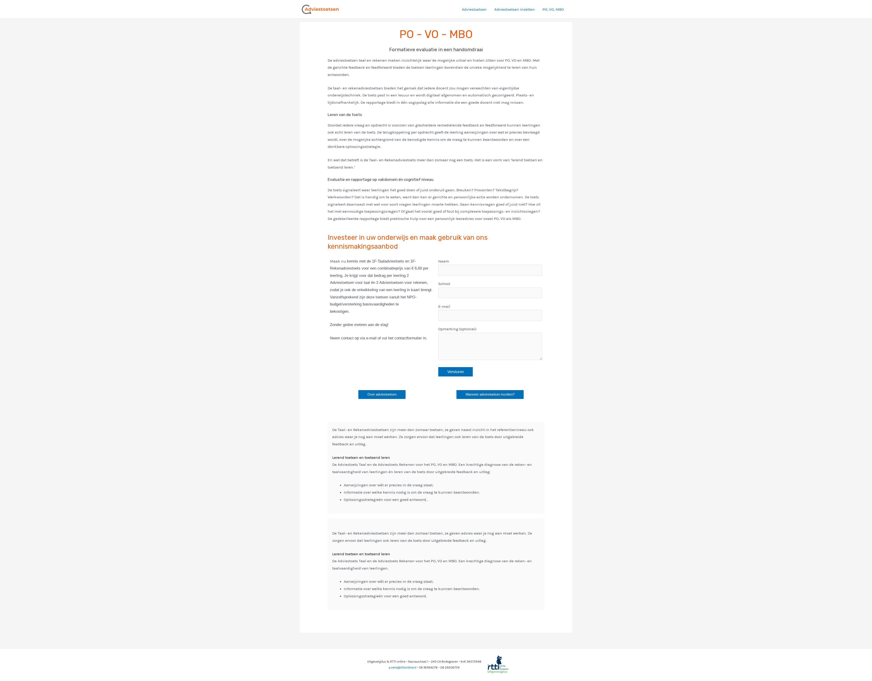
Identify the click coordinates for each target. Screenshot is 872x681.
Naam (443, 261)
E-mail (444, 306)
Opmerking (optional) (457, 329)
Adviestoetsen (474, 9)
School (444, 283)
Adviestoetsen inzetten (514, 9)
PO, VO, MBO (553, 9)
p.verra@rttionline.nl (402, 667)
